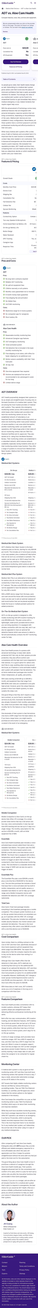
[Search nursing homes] (31, 3)
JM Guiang (7, 1224)
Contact (4, 1262)
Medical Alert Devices (12, 8)
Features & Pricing (15, 67)
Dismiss (5, 31)
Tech (3, 1270)
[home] (8, 3)
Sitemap (22, 1273)
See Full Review (15, 62)
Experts (4, 1273)
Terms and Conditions (27, 1266)
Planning (22, 1262)
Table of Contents (9, 79)
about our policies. (27, 27)
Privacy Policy (24, 1270)
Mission (4, 1266)
